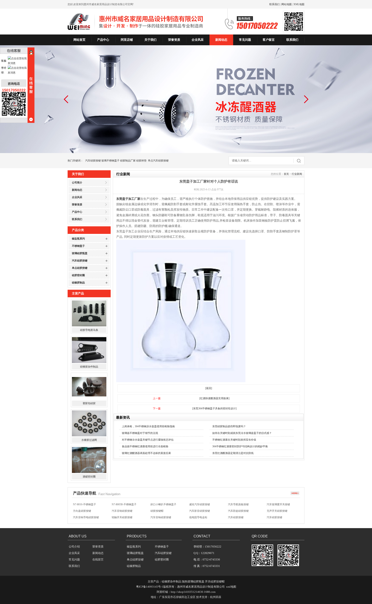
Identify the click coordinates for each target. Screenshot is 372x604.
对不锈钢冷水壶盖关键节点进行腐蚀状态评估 (148, 439)
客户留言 (269, 39)
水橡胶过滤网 (89, 403)
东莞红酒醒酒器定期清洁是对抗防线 (233, 453)
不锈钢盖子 (78, 245)
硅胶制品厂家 (128, 160)
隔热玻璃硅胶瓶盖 (193, 581)
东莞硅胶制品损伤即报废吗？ (229, 426)
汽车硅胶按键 (93, 160)
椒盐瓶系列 (78, 238)
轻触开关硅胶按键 (122, 510)
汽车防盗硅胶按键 (238, 504)
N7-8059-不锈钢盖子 (84, 517)
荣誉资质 (174, 39)
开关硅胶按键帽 (215, 581)
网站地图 (286, 4)
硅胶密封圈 (78, 275)
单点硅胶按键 (79, 267)
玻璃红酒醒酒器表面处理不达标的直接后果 (146, 453)
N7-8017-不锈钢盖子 (278, 517)
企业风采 (198, 39)
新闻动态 (221, 39)
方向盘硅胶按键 (82, 504)
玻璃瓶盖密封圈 (89, 476)
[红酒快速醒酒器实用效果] (214, 398)
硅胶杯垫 (141, 160)
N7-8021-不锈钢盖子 (239, 517)
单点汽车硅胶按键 (158, 160)
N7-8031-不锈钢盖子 (123, 517)
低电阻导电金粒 (198, 510)
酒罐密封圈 (89, 439)
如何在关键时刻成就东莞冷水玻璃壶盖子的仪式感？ (242, 433)
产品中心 (103, 39)
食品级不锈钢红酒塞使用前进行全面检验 (145, 446)
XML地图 (298, 4)
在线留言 (98, 559)
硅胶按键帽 (156, 504)
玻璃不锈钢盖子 (110, 160)
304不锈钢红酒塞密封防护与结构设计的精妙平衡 (240, 446)
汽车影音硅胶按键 (199, 504)
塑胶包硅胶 (89, 366)
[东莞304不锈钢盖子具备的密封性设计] (214, 408)
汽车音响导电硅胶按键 (86, 510)
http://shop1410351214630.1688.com (193, 591)
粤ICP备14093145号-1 (149, 586)
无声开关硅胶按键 (277, 504)
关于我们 (150, 39)
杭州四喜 (215, 597)
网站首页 (79, 39)
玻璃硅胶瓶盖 (79, 253)
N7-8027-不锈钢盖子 (162, 517)
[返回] (208, 388)
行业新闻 (297, 173)
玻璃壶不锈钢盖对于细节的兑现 (140, 433)
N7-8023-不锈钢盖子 (200, 517)
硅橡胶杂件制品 (89, 330)
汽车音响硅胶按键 (122, 504)
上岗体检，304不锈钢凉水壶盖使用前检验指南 (148, 426)
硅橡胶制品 (78, 282)
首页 (286, 173)
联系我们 (274, 4)
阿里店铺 (127, 39)
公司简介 (77, 182)
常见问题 (245, 39)
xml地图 (231, 586)
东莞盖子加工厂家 (128, 198)
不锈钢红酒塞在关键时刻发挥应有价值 (234, 439)
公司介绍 (74, 546)
